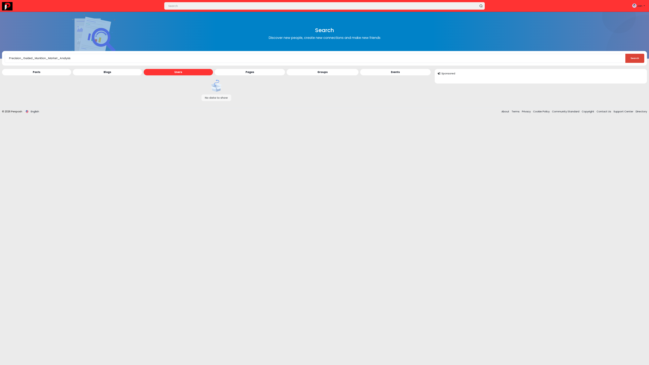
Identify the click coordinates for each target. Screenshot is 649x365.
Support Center (624, 111)
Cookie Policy (541, 111)
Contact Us (604, 111)
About (505, 111)
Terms (516, 111)
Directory (641, 111)
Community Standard (566, 111)
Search (635, 58)
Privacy (526, 111)
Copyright (588, 111)
